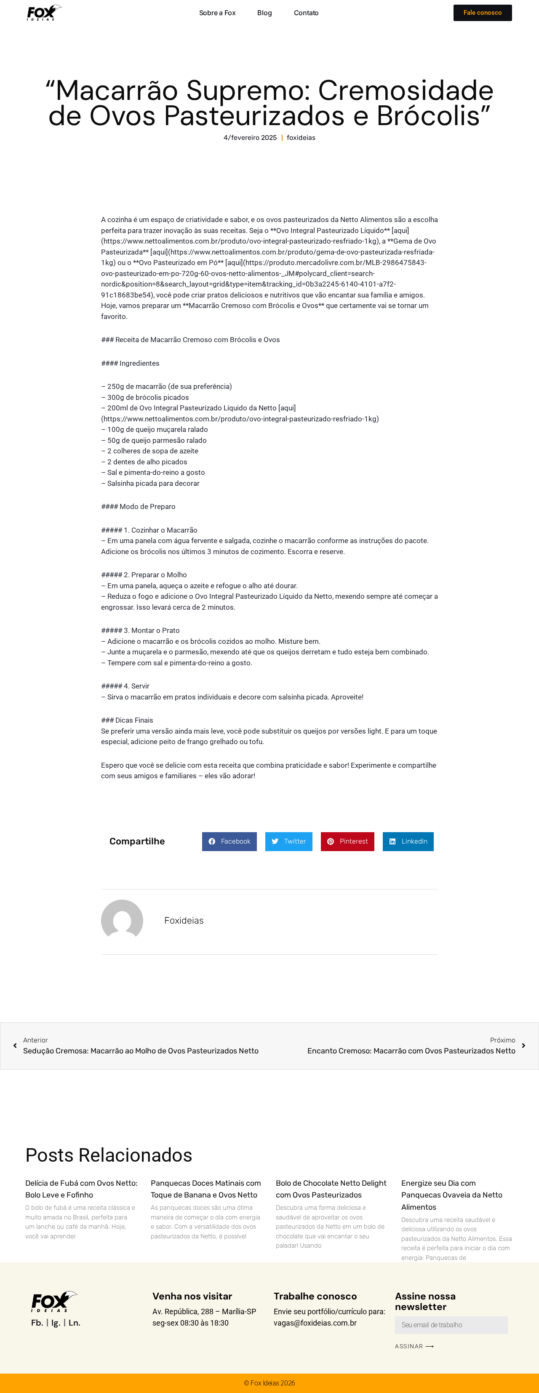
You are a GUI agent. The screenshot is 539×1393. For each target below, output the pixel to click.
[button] (229, 841)
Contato (306, 12)
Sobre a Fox (217, 12)
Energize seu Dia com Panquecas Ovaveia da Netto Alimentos (451, 1195)
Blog (264, 12)
